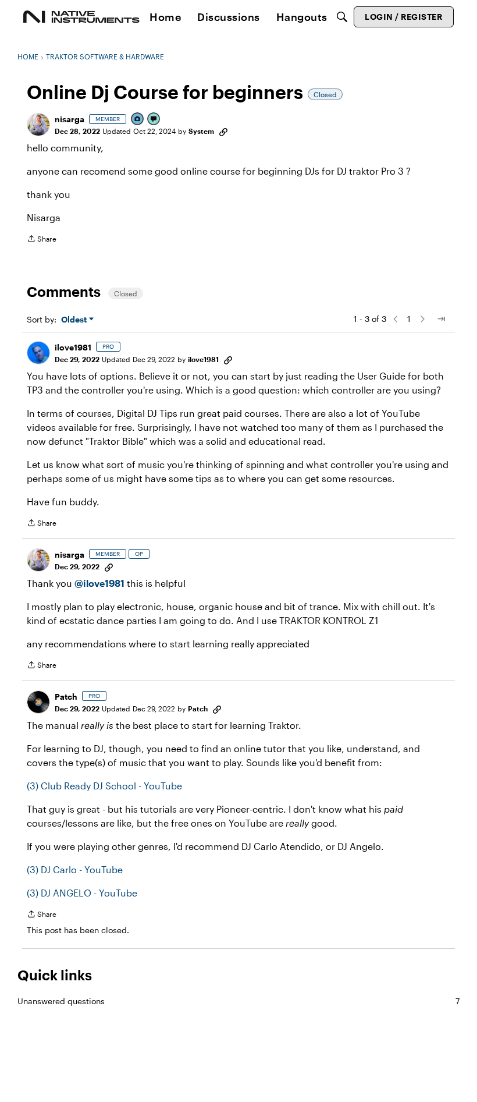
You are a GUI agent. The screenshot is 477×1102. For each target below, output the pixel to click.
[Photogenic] (138, 119)
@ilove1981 (99, 583)
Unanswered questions (238, 1001)
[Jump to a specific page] (441, 319)
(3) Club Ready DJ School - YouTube (104, 785)
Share (41, 240)
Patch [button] (66, 696)
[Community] (81, 16)
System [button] (201, 131)
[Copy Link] (223, 131)
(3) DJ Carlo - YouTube (75, 869)
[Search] (342, 16)
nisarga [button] (69, 119)
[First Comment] (154, 119)
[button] (38, 124)
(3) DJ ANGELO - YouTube (82, 892)
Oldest (75, 319)
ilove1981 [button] (73, 347)
